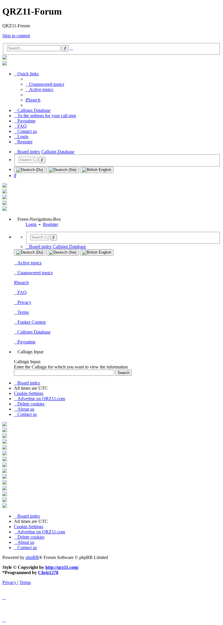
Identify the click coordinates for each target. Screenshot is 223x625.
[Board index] (4, 58)
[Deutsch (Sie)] (62, 170)
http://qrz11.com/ (62, 567)
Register (50, 224)
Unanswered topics (35, 272)
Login (31, 224)
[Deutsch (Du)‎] (29, 170)
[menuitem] (45, 84)
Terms (23, 312)
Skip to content (16, 35)
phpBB (32, 557)
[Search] (42, 160)
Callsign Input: (27, 361)
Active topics (29, 262)
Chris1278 (48, 572)
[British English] (97, 170)
